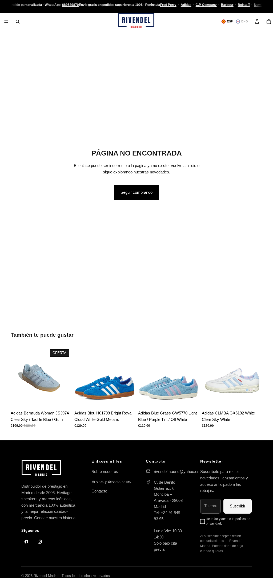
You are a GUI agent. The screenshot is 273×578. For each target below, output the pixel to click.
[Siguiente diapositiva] (65, 377)
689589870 (70, 4)
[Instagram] (40, 542)
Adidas (185, 4)
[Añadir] (254, 399)
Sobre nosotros (104, 471)
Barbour (227, 4)
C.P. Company (205, 4)
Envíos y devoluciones (111, 481)
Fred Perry (168, 4)
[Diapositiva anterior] (16, 377)
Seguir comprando (136, 192)
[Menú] (6, 21)
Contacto (99, 491)
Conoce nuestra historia (54, 517)
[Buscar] (17, 22)
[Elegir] (63, 399)
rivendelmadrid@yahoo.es (176, 471)
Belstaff (244, 4)
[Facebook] (26, 542)
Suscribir (237, 506)
